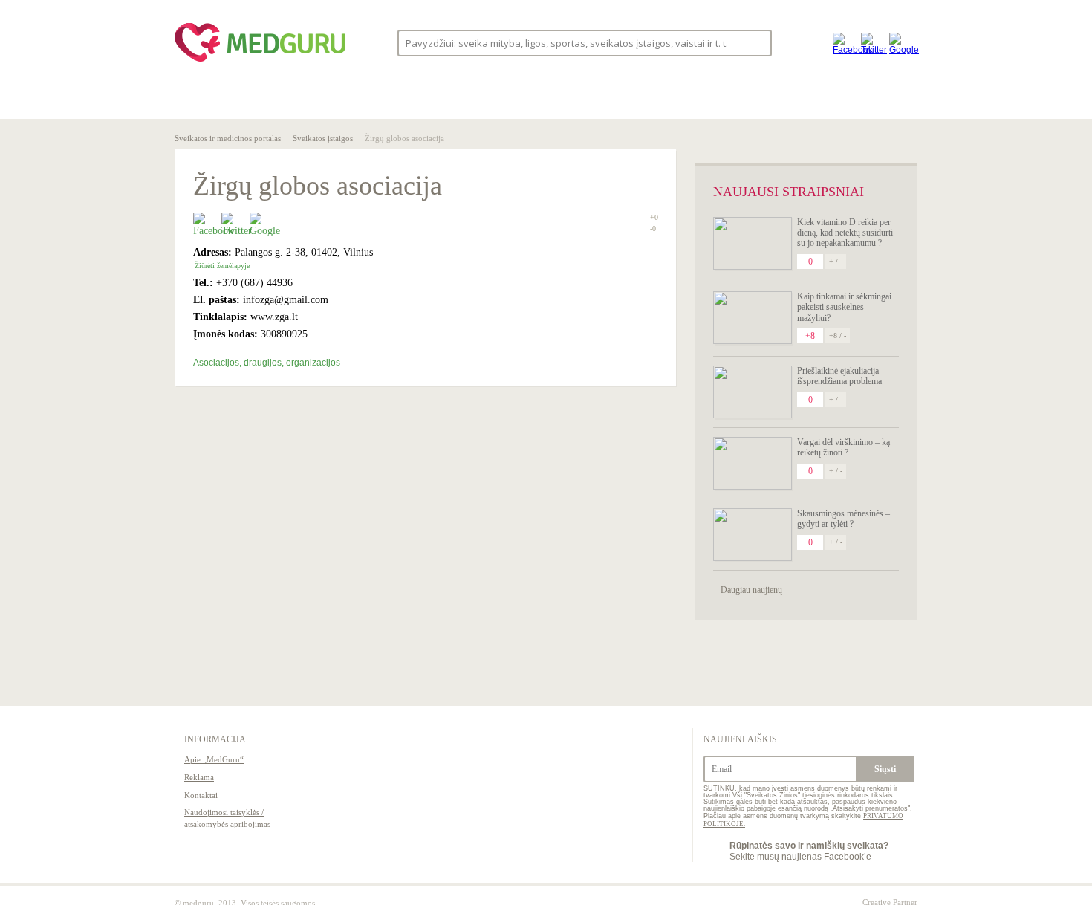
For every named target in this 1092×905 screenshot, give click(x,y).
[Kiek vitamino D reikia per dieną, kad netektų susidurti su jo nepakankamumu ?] (752, 243)
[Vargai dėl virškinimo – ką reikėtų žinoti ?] (752, 463)
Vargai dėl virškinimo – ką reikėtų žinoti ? (843, 447)
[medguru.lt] (260, 61)
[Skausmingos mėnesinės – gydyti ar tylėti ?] (752, 534)
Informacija (215, 739)
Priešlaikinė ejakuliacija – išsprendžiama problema (841, 376)
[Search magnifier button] (756, 42)
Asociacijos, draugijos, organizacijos (266, 362)
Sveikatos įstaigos (323, 138)
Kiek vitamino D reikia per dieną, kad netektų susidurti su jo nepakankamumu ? (845, 233)
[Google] (899, 43)
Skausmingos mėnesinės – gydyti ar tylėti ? (843, 518)
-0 (653, 229)
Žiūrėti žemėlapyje (222, 266)
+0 (654, 217)
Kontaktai (201, 795)
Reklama (199, 777)
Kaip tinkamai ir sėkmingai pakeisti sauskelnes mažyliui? (844, 307)
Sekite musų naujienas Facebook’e (808, 850)
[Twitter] (871, 43)
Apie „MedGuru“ (214, 759)
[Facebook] (843, 43)
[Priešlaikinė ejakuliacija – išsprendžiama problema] (752, 392)
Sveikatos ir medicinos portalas (228, 138)
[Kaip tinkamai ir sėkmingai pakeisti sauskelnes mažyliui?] (752, 317)
